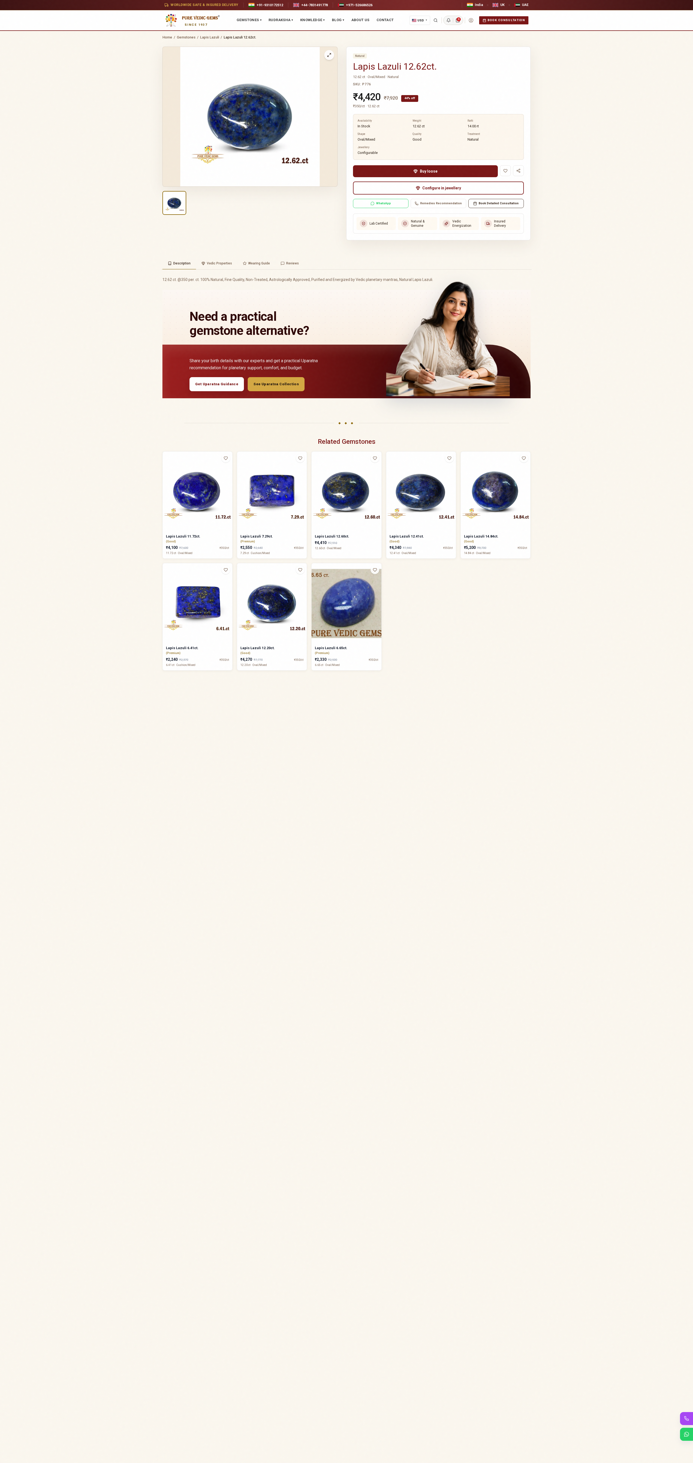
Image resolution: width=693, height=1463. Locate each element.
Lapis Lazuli (209, 37)
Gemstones (249, 20)
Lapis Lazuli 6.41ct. (182, 648)
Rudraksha (281, 20)
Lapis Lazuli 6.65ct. (331, 648)
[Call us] (686, 1418)
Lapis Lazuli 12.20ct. (257, 648)
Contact (385, 20)
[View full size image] (329, 55)
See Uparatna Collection (276, 384)
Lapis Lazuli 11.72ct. (183, 536)
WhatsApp (383, 203)
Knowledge (312, 20)
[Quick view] (229, 469)
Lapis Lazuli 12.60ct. (332, 536)
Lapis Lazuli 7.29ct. (256, 536)
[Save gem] (505, 170)
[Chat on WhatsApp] (686, 1434)
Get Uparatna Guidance (216, 384)
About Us (360, 20)
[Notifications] (448, 20)
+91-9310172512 (270, 5)
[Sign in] (471, 20)
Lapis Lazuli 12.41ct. (407, 536)
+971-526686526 (359, 5)
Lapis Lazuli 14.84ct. (481, 536)
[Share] (518, 170)
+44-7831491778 (314, 5)
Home (167, 37)
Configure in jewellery (441, 188)
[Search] (435, 20)
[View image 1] (174, 203)
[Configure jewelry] (229, 479)
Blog (338, 20)
